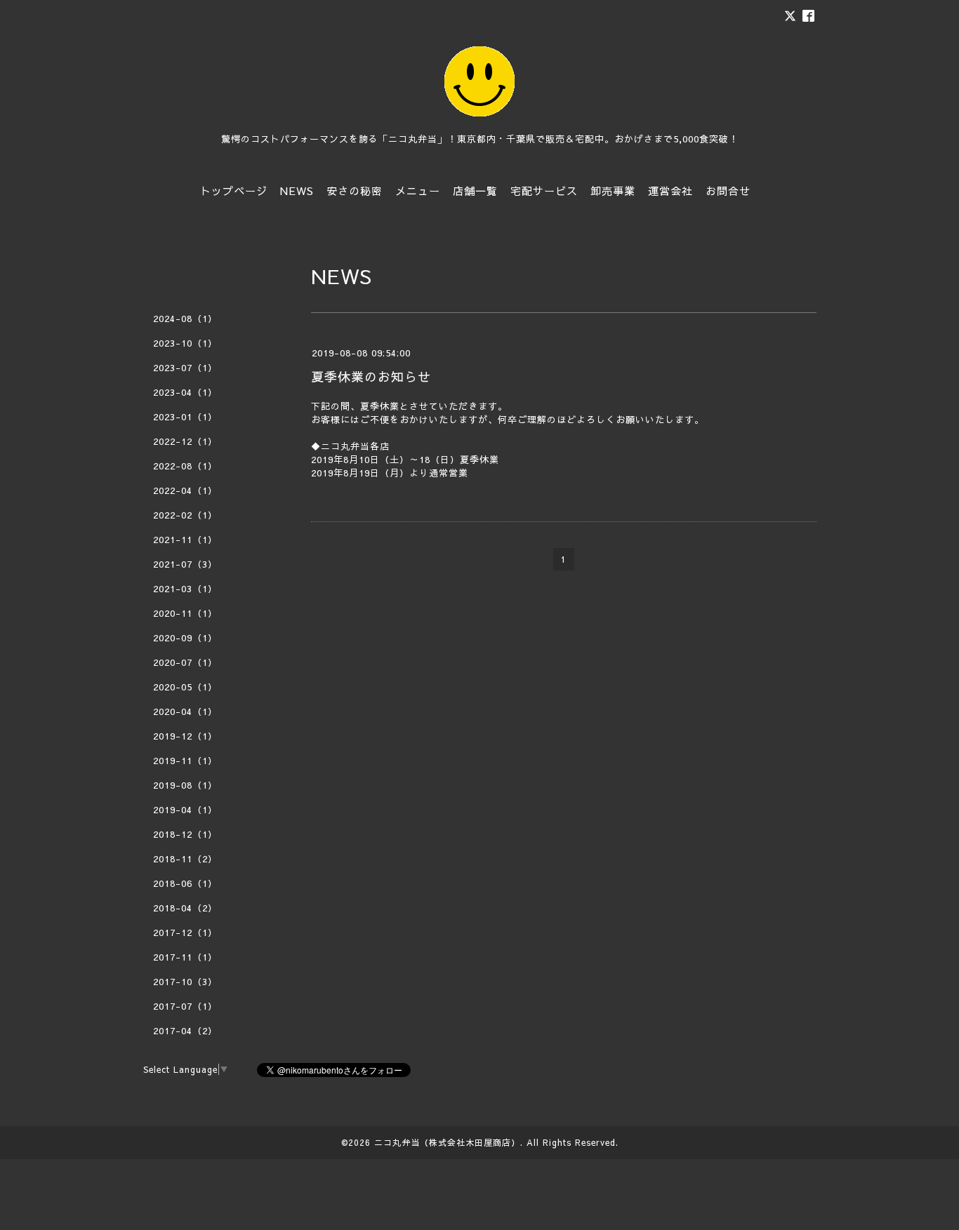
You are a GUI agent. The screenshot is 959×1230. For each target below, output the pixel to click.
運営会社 (670, 190)
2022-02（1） (185, 515)
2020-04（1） (185, 711)
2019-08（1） (185, 785)
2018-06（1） (185, 883)
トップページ (233, 190)
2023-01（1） (185, 416)
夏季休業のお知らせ (371, 376)
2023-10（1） (185, 343)
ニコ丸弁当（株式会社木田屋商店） (447, 1142)
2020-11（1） (185, 613)
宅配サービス (544, 190)
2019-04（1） (185, 809)
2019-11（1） (185, 760)
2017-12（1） (185, 932)
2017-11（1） (185, 957)
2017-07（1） (185, 1006)
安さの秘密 (354, 190)
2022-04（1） (185, 490)
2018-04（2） (185, 908)
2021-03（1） (185, 588)
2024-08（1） (185, 318)
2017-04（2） (185, 1030)
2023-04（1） (185, 392)
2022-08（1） (185, 466)
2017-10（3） (185, 981)
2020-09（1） (185, 637)
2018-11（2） (185, 859)
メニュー (417, 190)
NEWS (297, 190)
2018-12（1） (185, 834)
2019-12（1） (185, 736)
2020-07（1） (185, 662)
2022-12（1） (185, 441)
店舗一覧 (475, 190)
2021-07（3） (185, 564)
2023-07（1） (185, 367)
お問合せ (728, 190)
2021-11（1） (185, 539)
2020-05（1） (185, 687)
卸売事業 (612, 190)
